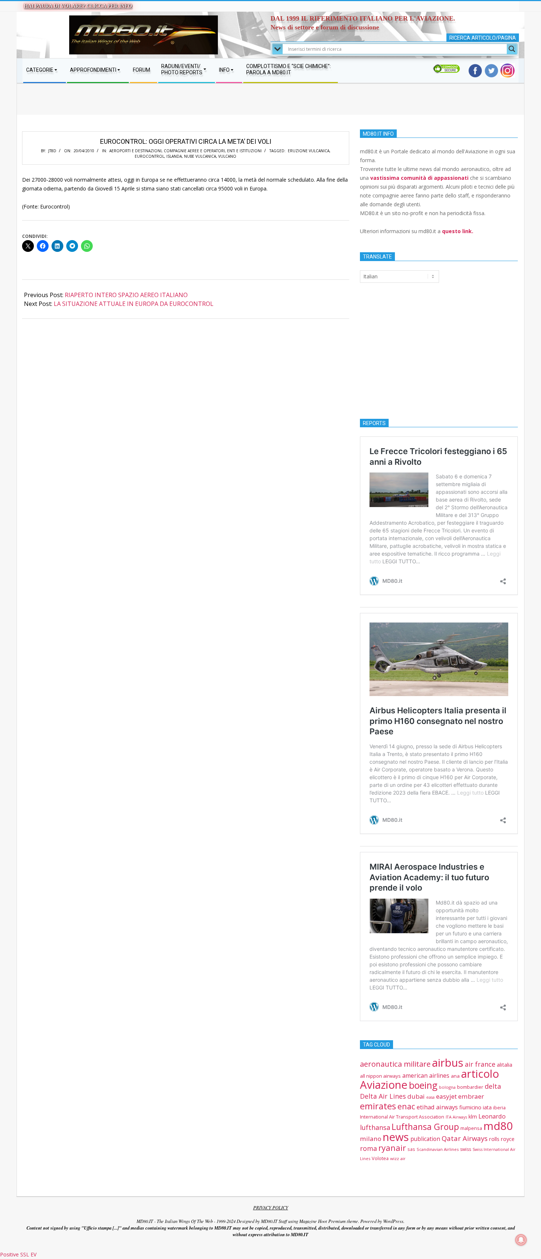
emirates (378, 1106)
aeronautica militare (395, 1064)
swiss (465, 1149)
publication (425, 1139)
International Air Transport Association (402, 1116)
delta (493, 1086)
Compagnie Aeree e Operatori (194, 150)
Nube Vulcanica (200, 156)
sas (411, 1149)
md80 (498, 1126)
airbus (447, 1062)
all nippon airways (380, 1076)
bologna (447, 1087)
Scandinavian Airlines (438, 1149)
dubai (416, 1096)
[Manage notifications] (521, 1240)
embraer (471, 1096)
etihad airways (437, 1107)
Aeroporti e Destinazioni (135, 150)
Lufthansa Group (425, 1127)
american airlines (425, 1075)
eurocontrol (149, 156)
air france (480, 1064)
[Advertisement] (270, 106)
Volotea (380, 1158)
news (396, 1137)
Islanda (174, 156)
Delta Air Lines (383, 1096)
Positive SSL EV (18, 1254)
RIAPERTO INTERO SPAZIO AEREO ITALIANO (126, 295)
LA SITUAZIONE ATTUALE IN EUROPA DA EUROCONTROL (133, 304)
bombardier (470, 1087)
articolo (480, 1073)
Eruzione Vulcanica (308, 150)
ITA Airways (456, 1117)
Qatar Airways (465, 1138)
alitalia (504, 1064)
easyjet (446, 1096)
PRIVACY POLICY (270, 1207)
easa (430, 1097)
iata (487, 1107)
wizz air (398, 1158)
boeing (423, 1085)
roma (368, 1148)
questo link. (457, 231)
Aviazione (383, 1084)
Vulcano (227, 156)
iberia (499, 1107)
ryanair (392, 1147)
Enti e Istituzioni (244, 150)
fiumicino (470, 1107)
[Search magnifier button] (512, 49)
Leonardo (492, 1116)
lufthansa (375, 1127)
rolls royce (502, 1138)
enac (406, 1106)
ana (455, 1076)
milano (370, 1138)
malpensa (471, 1128)
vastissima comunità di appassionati (419, 177)
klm (472, 1116)
